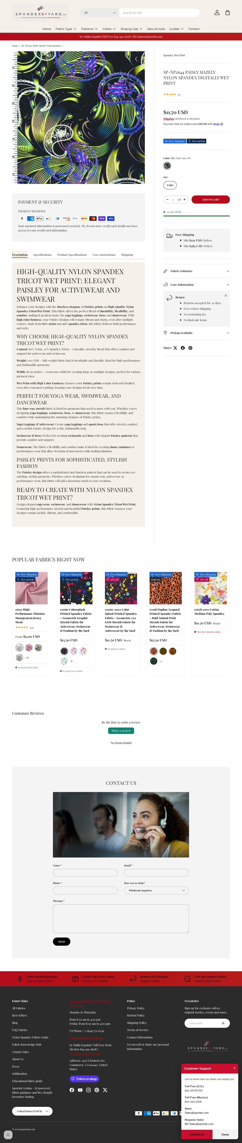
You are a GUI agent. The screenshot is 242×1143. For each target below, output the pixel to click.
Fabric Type (64, 29)
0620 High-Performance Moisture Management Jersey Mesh (30, 616)
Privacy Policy (136, 1008)
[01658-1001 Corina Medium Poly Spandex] (210, 588)
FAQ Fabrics (19, 1030)
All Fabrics (18, 1008)
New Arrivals (156, 29)
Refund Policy (136, 1015)
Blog (15, 1023)
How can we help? (134, 883)
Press (15, 1066)
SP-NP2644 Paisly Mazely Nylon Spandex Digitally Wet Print (42, 45)
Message (58, 900)
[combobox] (140, 13)
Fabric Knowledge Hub (26, 1044)
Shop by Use (129, 29)
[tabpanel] (78, 394)
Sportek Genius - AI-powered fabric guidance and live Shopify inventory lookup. (32, 1092)
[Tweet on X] (175, 348)
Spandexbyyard (27, 1129)
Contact (194, 29)
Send (61, 941)
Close (225, 1134)
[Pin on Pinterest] (190, 348)
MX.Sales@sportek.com (85, 1053)
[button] (227, 12)
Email (127, 865)
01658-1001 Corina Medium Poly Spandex (209, 612)
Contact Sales (20, 1052)
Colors (107, 29)
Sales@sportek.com (197, 1112)
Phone (56, 883)
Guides (174, 29)
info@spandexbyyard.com (87, 1038)
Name (56, 865)
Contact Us (196, 1134)
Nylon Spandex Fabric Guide (30, 1037)
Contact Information (140, 1037)
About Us (17, 1059)
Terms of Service (137, 1030)
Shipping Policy (137, 1023)
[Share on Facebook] (183, 348)
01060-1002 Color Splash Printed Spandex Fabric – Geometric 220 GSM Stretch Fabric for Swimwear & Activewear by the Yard (121, 620)
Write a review (121, 731)
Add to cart (210, 199)
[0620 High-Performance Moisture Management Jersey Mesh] (31, 588)
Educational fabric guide (27, 1081)
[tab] (20, 255)
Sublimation (19, 1073)
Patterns (87, 29)
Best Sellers (19, 1015)
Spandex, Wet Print (174, 55)
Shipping (168, 118)
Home (46, 29)
